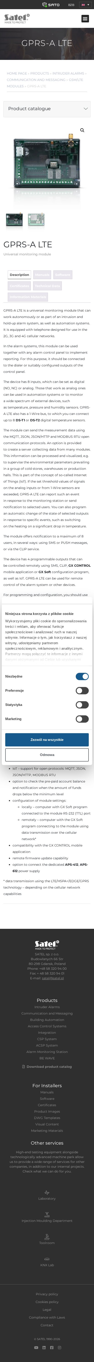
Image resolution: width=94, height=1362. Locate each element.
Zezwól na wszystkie (47, 740)
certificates (19, 286)
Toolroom (47, 1243)
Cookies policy (47, 1302)
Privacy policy (47, 1294)
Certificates (47, 1105)
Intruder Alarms (68, 73)
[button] (85, 5)
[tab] (19, 274)
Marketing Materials (47, 1131)
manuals (42, 275)
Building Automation (47, 1020)
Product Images (47, 1111)
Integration (47, 1033)
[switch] (82, 690)
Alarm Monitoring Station (47, 1052)
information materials (28, 297)
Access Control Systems (47, 1026)
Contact (47, 1325)
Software (47, 1099)
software (62, 275)
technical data (47, 286)
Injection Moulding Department (47, 1221)
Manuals (47, 1092)
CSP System (47, 1039)
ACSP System (47, 1045)
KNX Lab (47, 1265)
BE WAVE (47, 1058)
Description (19, 275)
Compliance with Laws (47, 1317)
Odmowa (47, 755)
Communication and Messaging (36, 80)
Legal (47, 1310)
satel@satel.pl (53, 978)
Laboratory (47, 1198)
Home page (17, 73)
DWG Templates (47, 1118)
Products (39, 73)
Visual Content (47, 1124)
